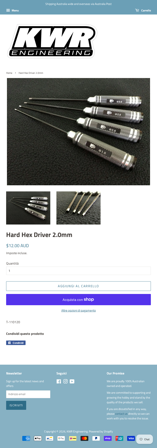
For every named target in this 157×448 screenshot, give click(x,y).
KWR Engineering (77, 431)
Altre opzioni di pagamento (78, 310)
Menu (15, 10)
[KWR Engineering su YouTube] (72, 382)
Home (9, 73)
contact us (121, 414)
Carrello (146, 10)
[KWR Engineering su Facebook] (58, 382)
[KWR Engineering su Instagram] (65, 382)
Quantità (12, 263)
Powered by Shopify (101, 431)
